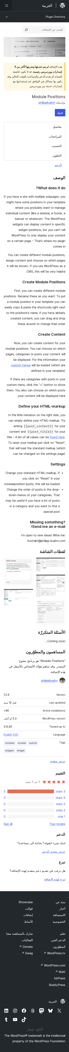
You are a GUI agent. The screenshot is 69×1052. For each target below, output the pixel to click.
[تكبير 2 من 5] (60, 579)
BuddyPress (57, 985)
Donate (26, 947)
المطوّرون (59, 947)
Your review (57, 824)
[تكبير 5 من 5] (28, 594)
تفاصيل (57, 127)
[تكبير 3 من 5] (60, 605)
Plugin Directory (55, 16)
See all (8, 824)
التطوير (57, 155)
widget (20, 750)
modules (10, 743)
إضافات (28, 915)
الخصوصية (59, 921)
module (22, 743)
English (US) (11, 734)
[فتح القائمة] (6, 5)
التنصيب (56, 146)
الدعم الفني (58, 940)
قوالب (29, 908)
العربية (53, 1001)
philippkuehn (47, 102)
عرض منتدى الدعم (53, 851)
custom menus (21, 365)
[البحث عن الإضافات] (26, 29)
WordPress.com (52, 965)
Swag (27, 953)
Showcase (26, 902)
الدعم (58, 165)
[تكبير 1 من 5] (60, 562)
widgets (9, 750)
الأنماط (28, 921)
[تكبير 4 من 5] (28, 562)
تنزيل (60, 112)
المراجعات (55, 136)
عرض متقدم (57, 761)
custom (33, 743)
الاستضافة (59, 915)
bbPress (59, 978)
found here (57, 437)
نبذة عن (60, 902)
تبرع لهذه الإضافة (54, 879)
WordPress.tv (54, 953)
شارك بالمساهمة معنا (19, 933)
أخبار (62, 908)
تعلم (62, 933)
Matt (60, 972)
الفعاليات (27, 940)
